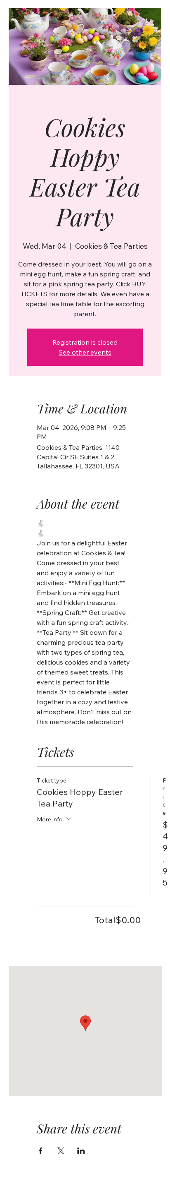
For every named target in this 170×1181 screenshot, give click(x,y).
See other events (85, 352)
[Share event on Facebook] (41, 1150)
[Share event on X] (61, 1150)
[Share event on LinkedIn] (81, 1150)
